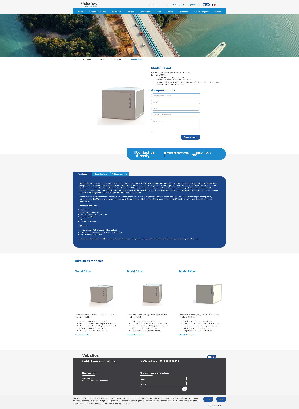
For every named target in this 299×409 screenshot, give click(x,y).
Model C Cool (135, 271)
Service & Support (201, 11)
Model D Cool (136, 59)
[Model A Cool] (97, 292)
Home (80, 11)
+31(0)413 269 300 (201, 154)
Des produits (116, 11)
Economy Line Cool (118, 59)
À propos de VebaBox (97, 11)
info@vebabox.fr (178, 5)
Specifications (101, 173)
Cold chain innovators (98, 361)
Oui (208, 399)
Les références (146, 11)
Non (221, 399)
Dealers (170, 11)
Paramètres (216, 405)
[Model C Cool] (149, 292)
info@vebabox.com (176, 153)
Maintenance (184, 11)
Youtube (204, 4)
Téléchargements (119, 173)
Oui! (184, 389)
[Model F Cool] (201, 292)
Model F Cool (187, 271)
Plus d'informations (83, 334)
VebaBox (102, 59)
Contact (217, 11)
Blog (159, 11)
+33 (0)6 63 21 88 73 (193, 5)
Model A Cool (83, 271)
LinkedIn (208, 4)
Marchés (130, 11)
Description (82, 173)
